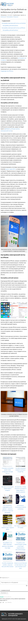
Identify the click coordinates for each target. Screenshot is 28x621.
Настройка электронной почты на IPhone (13, 28)
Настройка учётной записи (10, 25)
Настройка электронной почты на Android (13, 23)
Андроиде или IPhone (7, 71)
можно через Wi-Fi (10, 169)
